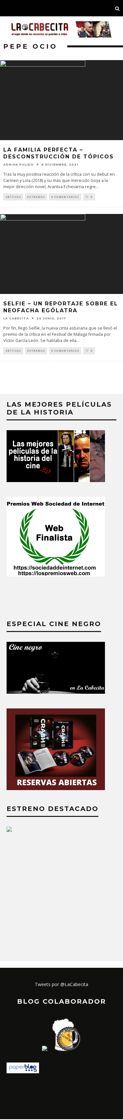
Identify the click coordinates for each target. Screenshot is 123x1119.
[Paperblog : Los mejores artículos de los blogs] (23, 1071)
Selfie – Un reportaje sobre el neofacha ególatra (60, 307)
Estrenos (36, 197)
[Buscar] (117, 8)
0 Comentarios (65, 197)
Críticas (13, 197)
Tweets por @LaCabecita (61, 984)
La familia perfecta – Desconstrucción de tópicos (58, 153)
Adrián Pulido (18, 164)
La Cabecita (16, 318)
